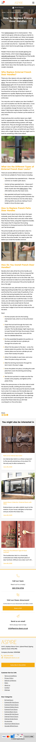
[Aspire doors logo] (19, 3)
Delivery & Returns (10, 680)
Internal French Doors (11, 716)
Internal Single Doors (11, 719)
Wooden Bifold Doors (11, 726)
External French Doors (12, 705)
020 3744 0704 (18, 588)
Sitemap (7, 690)
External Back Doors (11, 712)
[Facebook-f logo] (14, 734)
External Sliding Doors (12, 707)
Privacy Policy (9, 678)
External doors (6, 85)
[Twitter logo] (18, 734)
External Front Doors (11, 709)
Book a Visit (18, 608)
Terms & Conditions (11, 676)
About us (7, 685)
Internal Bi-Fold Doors (12, 714)
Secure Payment (19, 7)
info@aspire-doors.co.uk (18, 628)
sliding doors (24, 188)
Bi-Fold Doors (9, 700)
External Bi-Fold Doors (12, 702)
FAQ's (6, 683)
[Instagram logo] (22, 734)
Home (3, 12)
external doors (9, 33)
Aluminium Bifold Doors (12, 723)
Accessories (8, 721)
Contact (7, 687)
